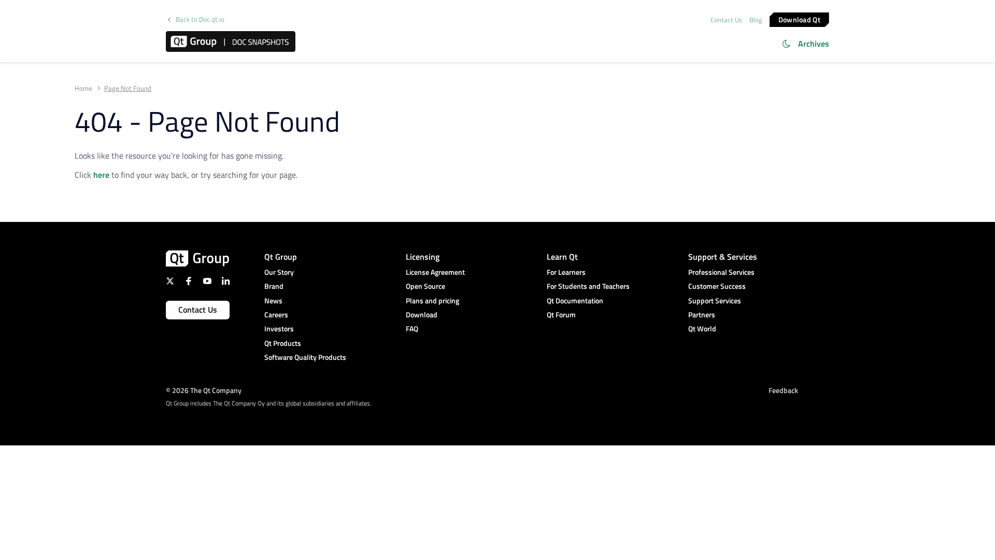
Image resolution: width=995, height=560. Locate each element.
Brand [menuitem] (273, 286)
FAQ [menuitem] (412, 328)
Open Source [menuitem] (425, 286)
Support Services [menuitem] (714, 300)
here (101, 175)
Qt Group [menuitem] (280, 256)
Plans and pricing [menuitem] (432, 300)
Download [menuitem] (421, 314)
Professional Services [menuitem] (721, 272)
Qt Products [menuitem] (282, 343)
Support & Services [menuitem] (722, 256)
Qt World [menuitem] (702, 328)
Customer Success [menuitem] (717, 286)
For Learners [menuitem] (566, 272)
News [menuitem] (273, 300)
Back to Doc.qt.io (200, 19)
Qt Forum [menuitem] (561, 314)
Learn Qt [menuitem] (562, 256)
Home (83, 88)
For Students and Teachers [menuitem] (588, 286)
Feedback (783, 390)
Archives (813, 43)
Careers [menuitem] (276, 314)
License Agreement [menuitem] (435, 272)
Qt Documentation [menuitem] (575, 300)
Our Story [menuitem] (279, 272)
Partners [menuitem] (701, 314)
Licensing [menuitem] (422, 256)
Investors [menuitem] (279, 328)
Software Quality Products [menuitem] (305, 357)
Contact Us (726, 20)
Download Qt (799, 18)
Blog (755, 20)
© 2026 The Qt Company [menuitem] (203, 390)
